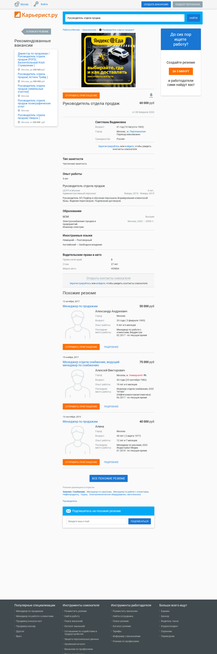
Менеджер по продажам (80, 306)
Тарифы (117, 631)
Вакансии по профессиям (78, 649)
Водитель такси (170, 621)
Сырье (84, 494)
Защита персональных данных (81, 639)
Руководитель (70, 501)
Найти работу (72, 616)
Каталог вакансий (74, 626)
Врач (19, 636)
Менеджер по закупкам (99, 491)
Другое (20, 631)
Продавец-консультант (29, 621)
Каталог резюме (122, 626)
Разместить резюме (75, 611)
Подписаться (139, 521)
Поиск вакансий (73, 621)
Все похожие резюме (108, 478)
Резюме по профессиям (126, 641)
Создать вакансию (156, 4)
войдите (129, 146)
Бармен (165, 611)
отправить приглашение (81, 95)
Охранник (166, 631)
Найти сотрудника (123, 616)
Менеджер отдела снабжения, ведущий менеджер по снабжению (91, 363)
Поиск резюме (121, 621)
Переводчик (168, 636)
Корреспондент (169, 626)
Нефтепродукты (71, 494)
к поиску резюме (37, 31)
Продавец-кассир (26, 626)
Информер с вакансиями (126, 636)
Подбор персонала (187, 4)
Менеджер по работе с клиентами (131, 491)
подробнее (111, 347)
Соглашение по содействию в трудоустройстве (80, 633)
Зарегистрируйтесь (109, 146)
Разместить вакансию (125, 611)
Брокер (165, 616)
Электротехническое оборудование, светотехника (115, 494)
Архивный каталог (74, 644)
